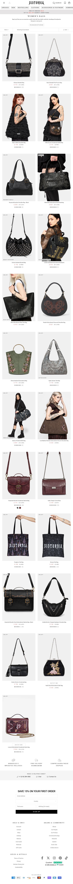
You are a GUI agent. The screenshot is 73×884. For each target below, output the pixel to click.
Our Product (54, 832)
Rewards (54, 838)
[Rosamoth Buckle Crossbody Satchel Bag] (20, 508)
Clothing (35, 7)
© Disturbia (36, 875)
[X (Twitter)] (48, 857)
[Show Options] (55, 801)
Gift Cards (18, 847)
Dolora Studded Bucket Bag (19, 262)
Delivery (19, 835)
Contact (19, 829)
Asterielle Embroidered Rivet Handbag (54, 202)
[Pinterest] (60, 857)
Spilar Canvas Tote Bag (54, 380)
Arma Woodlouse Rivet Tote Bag (19, 322)
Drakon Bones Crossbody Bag (18, 682)
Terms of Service (18, 858)
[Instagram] (54, 857)
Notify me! (54, 683)
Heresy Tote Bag (54, 562)
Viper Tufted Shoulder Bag (18, 142)
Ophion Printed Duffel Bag (18, 440)
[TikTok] (66, 857)
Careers (54, 841)
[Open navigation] (4, 3)
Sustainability (18, 867)
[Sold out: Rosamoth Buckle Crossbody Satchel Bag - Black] (17, 508)
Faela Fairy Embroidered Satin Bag (54, 685)
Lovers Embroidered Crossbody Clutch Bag (19, 747)
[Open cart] (69, 3)
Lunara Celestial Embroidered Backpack (54, 262)
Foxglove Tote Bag (18, 562)
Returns (19, 838)
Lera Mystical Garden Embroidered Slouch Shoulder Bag (54, 440)
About (54, 826)
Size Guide (19, 841)
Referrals (18, 844)
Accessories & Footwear (52, 7)
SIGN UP (36, 812)
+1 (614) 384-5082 (25, 777)
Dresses (5, 7)
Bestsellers (23, 7)
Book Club (54, 844)
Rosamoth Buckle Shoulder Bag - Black (19, 202)
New (13, 7)
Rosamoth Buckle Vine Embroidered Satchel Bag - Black (19, 622)
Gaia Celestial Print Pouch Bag (54, 82)
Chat (39, 777)
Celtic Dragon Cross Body (54, 500)
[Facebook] (42, 857)
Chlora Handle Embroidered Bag (19, 380)
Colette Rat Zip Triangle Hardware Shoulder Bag (54, 622)
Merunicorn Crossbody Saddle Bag (54, 142)
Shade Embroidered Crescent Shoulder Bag (54, 322)
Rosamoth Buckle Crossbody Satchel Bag (18, 500)
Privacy (19, 861)
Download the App (54, 835)
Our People (54, 829)
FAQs (18, 832)
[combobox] (36, 801)
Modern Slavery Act (18, 864)
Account (18, 826)
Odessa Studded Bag (19, 82)
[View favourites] (65, 3)
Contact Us (52, 777)
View (5, 29)
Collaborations (54, 847)
